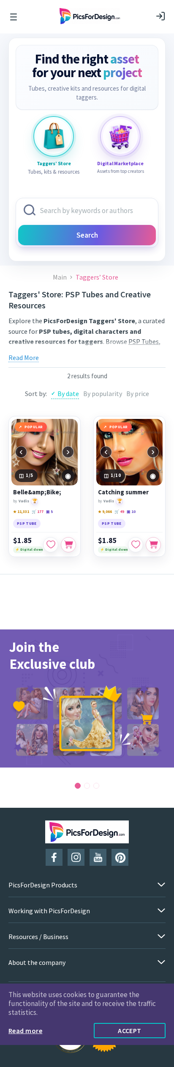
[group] (87, 698)
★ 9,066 (105, 511)
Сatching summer (123, 492)
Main (60, 277)
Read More (23, 357)
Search (87, 235)
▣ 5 (49, 511)
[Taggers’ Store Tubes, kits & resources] (53, 136)
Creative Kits (27, 352)
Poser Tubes (108, 352)
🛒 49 (119, 511)
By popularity (102, 393)
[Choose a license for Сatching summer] (153, 544)
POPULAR (33, 426)
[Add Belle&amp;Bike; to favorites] (50, 544)
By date (68, 393)
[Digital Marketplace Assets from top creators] (120, 136)
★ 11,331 (21, 511)
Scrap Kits (63, 352)
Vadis (24, 501)
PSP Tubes (143, 341)
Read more (25, 1030)
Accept (129, 1030)
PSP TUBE (27, 523)
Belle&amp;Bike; (37, 492)
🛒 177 (38, 511)
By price (137, 393)
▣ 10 (131, 511)
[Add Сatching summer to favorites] (135, 544)
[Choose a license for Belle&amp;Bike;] (68, 544)
